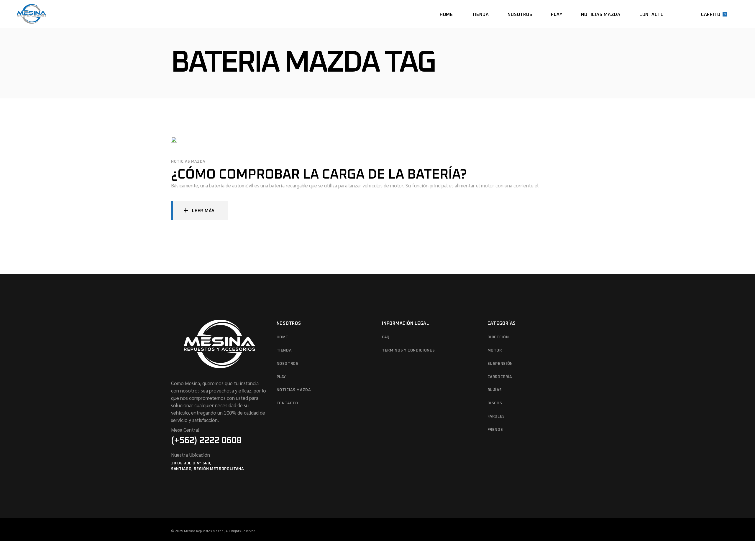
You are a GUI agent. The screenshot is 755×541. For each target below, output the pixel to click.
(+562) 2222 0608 (206, 440)
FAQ (386, 337)
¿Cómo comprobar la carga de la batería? (319, 174)
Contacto (287, 403)
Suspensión (500, 364)
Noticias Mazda (188, 162)
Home (282, 337)
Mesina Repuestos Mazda (204, 530)
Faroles (496, 416)
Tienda (284, 350)
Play (281, 377)
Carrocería (500, 377)
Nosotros (287, 364)
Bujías (495, 390)
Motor (495, 350)
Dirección (498, 337)
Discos (495, 403)
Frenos (495, 430)
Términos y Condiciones (408, 350)
